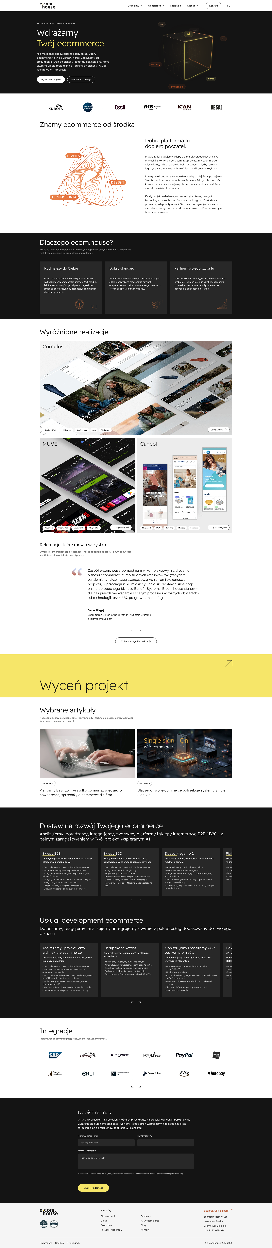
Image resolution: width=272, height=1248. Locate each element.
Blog (143, 1225)
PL (228, 5)
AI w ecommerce (150, 1220)
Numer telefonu (144, 1136)
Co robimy (106, 1225)
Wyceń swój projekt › (51, 79)
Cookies (59, 1242)
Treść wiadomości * (87, 1150)
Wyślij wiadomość (93, 1187)
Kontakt (213, 5)
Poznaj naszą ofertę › (81, 79)
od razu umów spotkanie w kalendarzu (119, 1127)
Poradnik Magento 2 (111, 1229)
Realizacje (146, 1216)
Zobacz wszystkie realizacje (136, 641)
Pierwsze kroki (108, 1216)
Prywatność (46, 1242)
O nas (104, 1220)
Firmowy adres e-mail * (88, 1136)
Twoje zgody (73, 1242)
